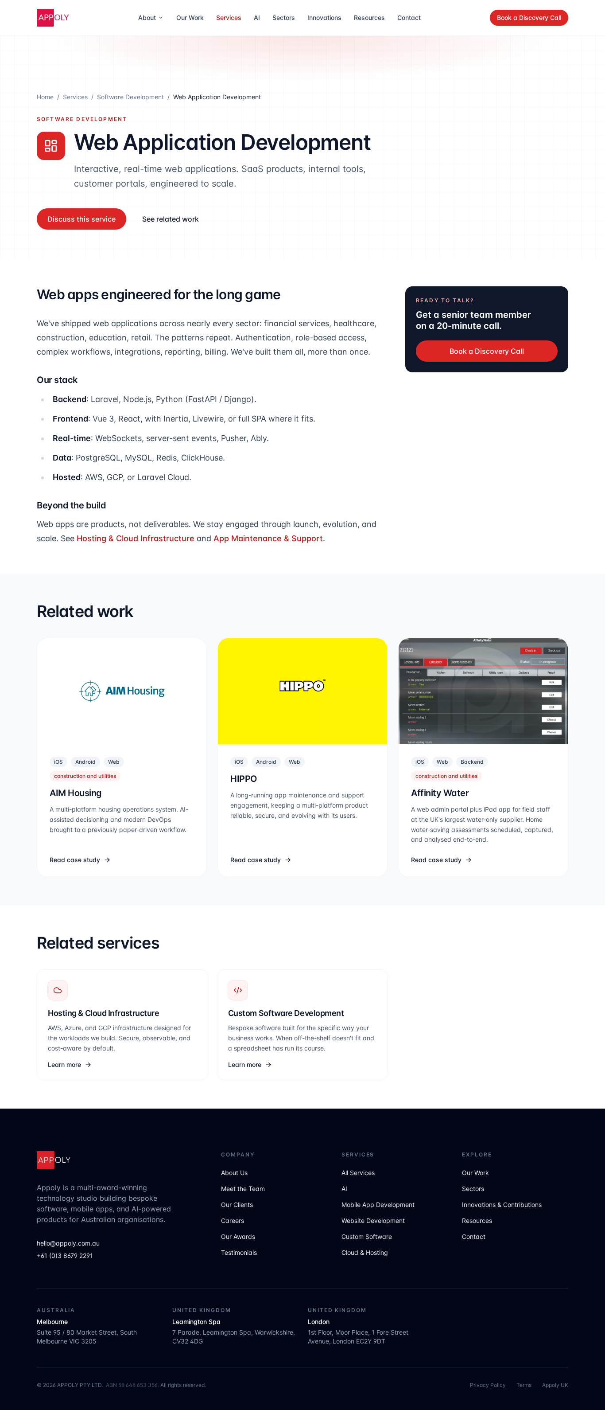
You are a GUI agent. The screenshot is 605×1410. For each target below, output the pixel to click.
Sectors (283, 17)
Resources (369, 17)
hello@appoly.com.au (68, 1243)
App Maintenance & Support (268, 538)
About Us (234, 1172)
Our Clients (237, 1204)
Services (228, 17)
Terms (523, 1385)
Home (45, 97)
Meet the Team (243, 1188)
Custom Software (366, 1236)
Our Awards (238, 1236)
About (147, 17)
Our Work (190, 17)
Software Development (130, 97)
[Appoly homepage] (53, 18)
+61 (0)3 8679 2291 (65, 1255)
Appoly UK (555, 1385)
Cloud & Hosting (364, 1252)
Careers (232, 1220)
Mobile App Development (378, 1204)
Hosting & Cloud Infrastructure (135, 538)
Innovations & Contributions (502, 1204)
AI (257, 17)
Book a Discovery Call (529, 17)
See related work (170, 219)
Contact (409, 17)
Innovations (324, 17)
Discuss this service (81, 219)
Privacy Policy (488, 1385)
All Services (358, 1172)
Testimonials (239, 1252)
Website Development (373, 1220)
